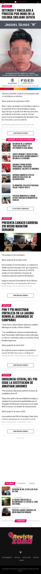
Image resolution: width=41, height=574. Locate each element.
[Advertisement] (20, 459)
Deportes (36, 557)
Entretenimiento (7, 557)
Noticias (17, 557)
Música (22, 560)
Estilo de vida (26, 557)
